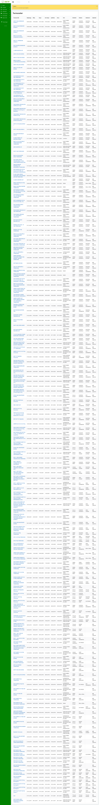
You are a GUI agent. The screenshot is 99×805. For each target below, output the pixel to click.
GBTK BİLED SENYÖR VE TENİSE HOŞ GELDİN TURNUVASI (18, 248)
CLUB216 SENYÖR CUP (18, 180)
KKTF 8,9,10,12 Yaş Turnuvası (17, 409)
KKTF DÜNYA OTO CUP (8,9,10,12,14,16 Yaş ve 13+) (18, 371)
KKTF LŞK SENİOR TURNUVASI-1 (17, 777)
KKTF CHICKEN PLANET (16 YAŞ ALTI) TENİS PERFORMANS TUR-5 (19, 443)
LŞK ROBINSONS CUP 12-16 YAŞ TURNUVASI (19, 92)
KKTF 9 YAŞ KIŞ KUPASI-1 (18, 129)
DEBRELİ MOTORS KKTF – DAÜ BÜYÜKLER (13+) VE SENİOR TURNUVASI (19, 625)
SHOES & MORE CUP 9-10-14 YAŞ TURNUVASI (19, 578)
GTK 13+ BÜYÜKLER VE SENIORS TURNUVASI (18, 544)
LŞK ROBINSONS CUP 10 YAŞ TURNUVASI (18, 80)
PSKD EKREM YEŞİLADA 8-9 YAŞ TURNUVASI (19, 210)
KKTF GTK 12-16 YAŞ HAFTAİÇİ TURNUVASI (18, 758)
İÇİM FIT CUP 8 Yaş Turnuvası (17, 597)
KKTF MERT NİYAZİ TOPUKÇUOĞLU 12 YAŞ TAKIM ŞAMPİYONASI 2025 (19, 161)
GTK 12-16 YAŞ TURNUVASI (19, 537)
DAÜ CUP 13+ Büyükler (18, 419)
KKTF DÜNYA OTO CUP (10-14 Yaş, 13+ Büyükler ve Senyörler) (19, 434)
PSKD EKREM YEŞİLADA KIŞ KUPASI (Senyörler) (19, 119)
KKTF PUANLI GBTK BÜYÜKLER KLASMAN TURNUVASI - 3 (18, 801)
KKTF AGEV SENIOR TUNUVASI (17, 642)
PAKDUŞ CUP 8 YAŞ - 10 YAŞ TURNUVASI (18, 225)
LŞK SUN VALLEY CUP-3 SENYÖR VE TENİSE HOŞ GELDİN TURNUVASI (18, 362)
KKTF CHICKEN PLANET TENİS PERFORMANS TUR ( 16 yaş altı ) (19, 511)
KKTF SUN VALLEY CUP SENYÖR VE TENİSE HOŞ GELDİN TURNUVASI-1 (18, 386)
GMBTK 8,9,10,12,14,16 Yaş (19, 423)
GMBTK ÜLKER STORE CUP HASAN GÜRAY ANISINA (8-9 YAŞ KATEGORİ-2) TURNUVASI (19, 290)
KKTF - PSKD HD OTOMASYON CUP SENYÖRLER (17, 463)
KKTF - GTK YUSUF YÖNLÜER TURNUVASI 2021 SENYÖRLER (18, 473)
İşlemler (94, 22)
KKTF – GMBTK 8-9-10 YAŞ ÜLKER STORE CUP (19, 483)
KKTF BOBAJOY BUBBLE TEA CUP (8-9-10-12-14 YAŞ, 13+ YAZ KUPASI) (19, 191)
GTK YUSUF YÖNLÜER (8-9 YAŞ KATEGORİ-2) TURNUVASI (19, 240)
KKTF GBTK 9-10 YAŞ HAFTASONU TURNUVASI (19, 754)
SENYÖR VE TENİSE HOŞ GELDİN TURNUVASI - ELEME (18, 306)
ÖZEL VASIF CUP (17, 405)
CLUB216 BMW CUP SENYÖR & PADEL (17, 138)
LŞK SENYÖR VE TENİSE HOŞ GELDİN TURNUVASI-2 (19, 295)
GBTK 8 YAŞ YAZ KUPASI (18, 54)
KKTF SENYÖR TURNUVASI (19, 72)
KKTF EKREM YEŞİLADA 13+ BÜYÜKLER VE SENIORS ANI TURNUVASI (19, 563)
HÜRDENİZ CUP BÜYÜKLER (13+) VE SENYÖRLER (19, 616)
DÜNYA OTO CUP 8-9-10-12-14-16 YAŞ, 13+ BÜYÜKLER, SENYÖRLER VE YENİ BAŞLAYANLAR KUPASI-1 (19, 517)
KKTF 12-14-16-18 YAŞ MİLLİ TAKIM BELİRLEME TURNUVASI (18, 285)
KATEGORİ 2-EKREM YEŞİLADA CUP (17, 315)
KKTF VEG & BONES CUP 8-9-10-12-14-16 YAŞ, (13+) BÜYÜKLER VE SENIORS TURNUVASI (19, 528)
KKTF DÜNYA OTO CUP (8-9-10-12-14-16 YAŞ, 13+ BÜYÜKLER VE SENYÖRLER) (19, 171)
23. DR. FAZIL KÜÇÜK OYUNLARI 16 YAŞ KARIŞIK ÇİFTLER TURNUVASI (19, 176)
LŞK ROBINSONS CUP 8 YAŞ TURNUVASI (18, 76)
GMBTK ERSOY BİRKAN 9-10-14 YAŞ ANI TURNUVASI (19, 558)
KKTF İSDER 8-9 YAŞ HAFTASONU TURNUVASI (19, 703)
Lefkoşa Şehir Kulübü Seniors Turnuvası (18, 587)
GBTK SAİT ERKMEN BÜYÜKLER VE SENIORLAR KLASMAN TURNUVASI (19, 712)
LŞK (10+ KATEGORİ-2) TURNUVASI (18, 252)
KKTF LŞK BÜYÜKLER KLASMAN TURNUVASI (18, 662)
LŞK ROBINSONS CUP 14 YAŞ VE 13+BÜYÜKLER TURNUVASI (18, 84)
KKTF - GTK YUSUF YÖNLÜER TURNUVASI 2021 (18, 468)
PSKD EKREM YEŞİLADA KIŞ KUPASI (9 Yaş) (19, 114)
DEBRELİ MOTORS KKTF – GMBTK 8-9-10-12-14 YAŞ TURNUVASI (19, 630)
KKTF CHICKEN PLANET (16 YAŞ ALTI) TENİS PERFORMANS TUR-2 (19, 498)
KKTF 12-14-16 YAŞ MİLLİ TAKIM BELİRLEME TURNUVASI (18, 100)
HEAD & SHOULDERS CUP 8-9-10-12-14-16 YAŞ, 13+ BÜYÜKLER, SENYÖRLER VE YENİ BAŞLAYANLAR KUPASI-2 (19, 504)
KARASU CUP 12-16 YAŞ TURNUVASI (18, 573)
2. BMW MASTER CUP (18, 50)
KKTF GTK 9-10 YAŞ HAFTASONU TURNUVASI (19, 773)
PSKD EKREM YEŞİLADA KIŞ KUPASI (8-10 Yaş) (19, 105)
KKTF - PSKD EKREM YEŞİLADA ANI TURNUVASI (19, 458)
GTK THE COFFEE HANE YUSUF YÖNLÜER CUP (18, 339)
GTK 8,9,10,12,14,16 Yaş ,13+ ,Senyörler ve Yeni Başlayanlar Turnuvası (18, 414)
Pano (4, 5)
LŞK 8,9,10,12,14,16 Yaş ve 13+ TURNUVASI (19, 347)
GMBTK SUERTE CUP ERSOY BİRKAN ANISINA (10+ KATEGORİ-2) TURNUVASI (18, 300)
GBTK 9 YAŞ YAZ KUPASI (18, 64)
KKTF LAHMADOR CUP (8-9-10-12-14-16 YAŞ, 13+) (19, 201)
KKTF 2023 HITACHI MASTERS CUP (17, 330)
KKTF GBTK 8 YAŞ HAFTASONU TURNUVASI (19, 751)
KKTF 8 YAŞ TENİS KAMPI (19, 325)
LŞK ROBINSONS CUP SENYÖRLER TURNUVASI (18, 96)
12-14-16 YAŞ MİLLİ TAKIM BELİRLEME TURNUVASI (19, 335)
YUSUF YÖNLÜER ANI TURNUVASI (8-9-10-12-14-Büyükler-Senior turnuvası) (19, 606)
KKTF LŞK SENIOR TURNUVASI (17, 665)
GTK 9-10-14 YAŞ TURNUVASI (17, 533)
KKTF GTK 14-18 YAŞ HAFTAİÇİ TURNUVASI (18, 761)
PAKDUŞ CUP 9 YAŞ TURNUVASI (17, 230)
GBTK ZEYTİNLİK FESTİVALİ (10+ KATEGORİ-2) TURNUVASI (19, 166)
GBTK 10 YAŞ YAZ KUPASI (19, 57)
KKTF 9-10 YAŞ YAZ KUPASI (19, 674)
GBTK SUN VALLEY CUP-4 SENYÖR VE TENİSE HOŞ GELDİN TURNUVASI (19, 343)
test (14, 795)
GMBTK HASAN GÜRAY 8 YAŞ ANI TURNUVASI (18, 548)
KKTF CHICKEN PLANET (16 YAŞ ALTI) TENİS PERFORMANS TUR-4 (19, 453)
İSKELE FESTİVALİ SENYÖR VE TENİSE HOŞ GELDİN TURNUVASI (19, 275)
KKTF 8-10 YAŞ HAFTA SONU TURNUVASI (18, 156)
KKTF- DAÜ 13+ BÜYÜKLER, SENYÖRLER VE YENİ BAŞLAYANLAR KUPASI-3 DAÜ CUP (19, 478)
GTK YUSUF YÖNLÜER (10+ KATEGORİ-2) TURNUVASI (19, 244)
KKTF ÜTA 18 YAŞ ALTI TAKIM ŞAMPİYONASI (18, 741)
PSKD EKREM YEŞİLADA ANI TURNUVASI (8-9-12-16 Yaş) (19, 438)
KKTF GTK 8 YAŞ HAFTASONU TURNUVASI (19, 770)
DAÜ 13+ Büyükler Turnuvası (17, 357)
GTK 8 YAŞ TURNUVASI (18, 540)
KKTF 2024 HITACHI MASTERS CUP (17, 220)
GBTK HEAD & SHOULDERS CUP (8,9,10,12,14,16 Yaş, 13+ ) (19, 381)
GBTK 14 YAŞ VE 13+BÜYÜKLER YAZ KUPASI (19, 61)
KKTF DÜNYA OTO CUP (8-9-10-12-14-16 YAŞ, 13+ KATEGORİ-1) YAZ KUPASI (19, 280)
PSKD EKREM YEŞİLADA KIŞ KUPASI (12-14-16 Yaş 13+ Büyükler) (19, 110)
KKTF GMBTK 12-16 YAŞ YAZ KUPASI (18, 653)
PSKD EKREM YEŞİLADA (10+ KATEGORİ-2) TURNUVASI (18, 216)
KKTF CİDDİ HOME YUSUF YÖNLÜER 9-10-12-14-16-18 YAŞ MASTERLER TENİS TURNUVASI (19, 647)
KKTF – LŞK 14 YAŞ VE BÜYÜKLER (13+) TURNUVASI (18, 635)
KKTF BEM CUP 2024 (17, 263)
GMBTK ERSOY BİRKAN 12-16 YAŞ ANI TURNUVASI (19, 553)
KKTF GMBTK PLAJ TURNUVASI (17, 679)
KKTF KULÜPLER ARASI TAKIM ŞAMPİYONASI (18, 707)
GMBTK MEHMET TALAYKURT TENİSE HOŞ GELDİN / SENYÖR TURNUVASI (18, 257)
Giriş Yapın (5, 22)
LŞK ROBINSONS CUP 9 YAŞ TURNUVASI (18, 88)
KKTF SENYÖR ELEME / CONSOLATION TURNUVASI (18, 206)
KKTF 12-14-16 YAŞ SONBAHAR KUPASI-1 (18, 36)
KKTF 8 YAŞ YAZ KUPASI (18, 669)
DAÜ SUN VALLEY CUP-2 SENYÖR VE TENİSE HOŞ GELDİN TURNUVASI (18, 376)
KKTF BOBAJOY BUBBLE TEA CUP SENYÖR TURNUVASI (18, 196)
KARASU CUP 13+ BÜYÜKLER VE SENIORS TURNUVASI (18, 583)
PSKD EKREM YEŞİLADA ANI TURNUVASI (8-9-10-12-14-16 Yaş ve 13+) (18, 391)
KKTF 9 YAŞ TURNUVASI (18, 151)
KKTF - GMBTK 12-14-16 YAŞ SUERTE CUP (18, 488)
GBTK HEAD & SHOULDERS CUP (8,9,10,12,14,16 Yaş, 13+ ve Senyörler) (19, 429)
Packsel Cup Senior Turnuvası (17, 611)
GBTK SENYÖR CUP (17, 147)
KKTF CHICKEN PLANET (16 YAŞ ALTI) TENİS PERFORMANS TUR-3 (19, 493)
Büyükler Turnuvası (17, 732)
